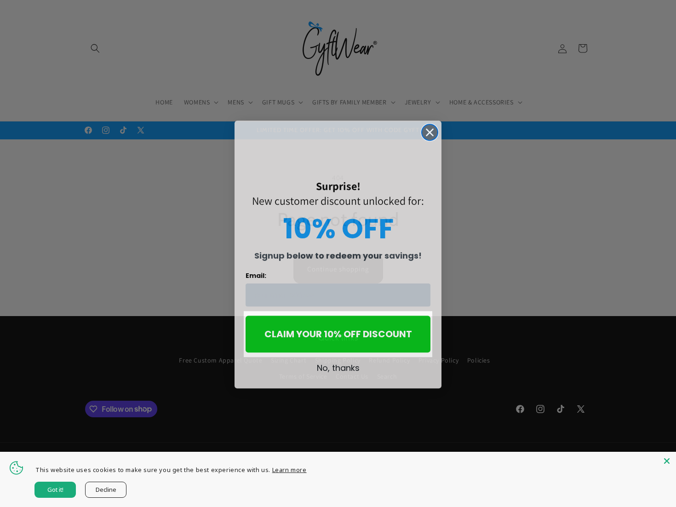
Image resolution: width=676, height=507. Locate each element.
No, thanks (338, 367)
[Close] (666, 461)
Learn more (289, 470)
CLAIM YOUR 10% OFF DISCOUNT (338, 333)
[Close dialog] (430, 131)
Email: (256, 274)
